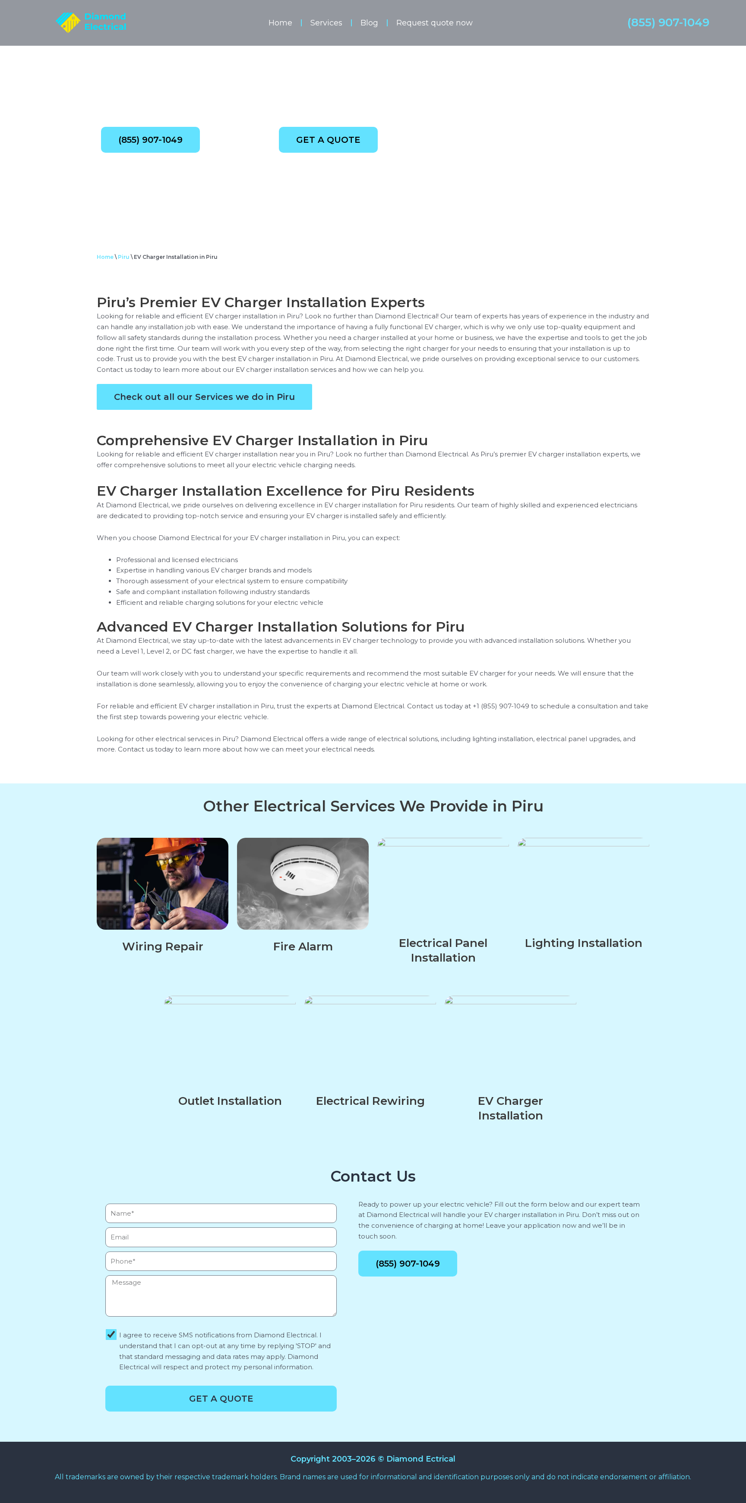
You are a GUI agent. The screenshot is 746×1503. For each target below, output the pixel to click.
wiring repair (162, 946)
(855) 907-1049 (668, 22)
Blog (369, 23)
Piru (124, 257)
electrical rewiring (370, 1101)
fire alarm (303, 946)
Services (326, 23)
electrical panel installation (443, 950)
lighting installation (583, 943)
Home (280, 23)
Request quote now (434, 23)
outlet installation (230, 1101)
